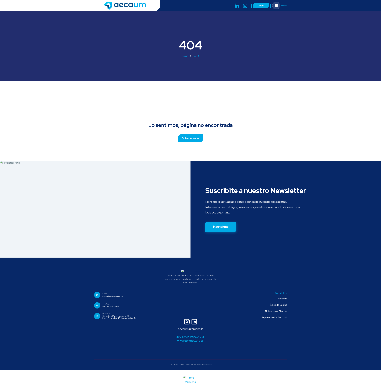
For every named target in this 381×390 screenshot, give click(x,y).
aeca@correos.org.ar (112, 296)
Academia (282, 298)
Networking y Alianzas (276, 311)
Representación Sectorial (274, 317)
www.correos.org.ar (190, 341)
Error (185, 56)
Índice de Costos (278, 304)
